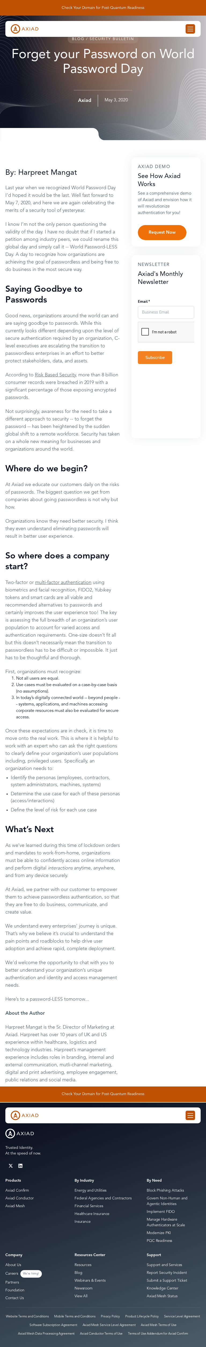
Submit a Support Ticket (167, 1280)
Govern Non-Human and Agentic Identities (167, 1201)
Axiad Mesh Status (162, 1296)
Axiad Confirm (17, 1190)
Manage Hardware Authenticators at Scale (166, 1222)
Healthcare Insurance (92, 1214)
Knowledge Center (162, 1288)
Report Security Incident (167, 1273)
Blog (78, 1273)
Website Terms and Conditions (27, 1316)
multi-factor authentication (63, 582)
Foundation (14, 1290)
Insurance (83, 1222)
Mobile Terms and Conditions (74, 1316)
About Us (13, 1265)
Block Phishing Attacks (165, 1190)
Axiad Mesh (15, 1206)
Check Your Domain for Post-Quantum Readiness (103, 8)
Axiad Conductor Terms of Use (101, 1333)
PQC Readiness (159, 1241)
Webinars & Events (90, 1280)
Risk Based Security (55, 375)
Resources (83, 1265)
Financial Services (89, 1206)
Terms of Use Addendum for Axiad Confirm (158, 1333)
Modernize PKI (159, 1233)
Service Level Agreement (182, 1316)
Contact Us (14, 1298)
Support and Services (164, 1265)
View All (81, 1296)
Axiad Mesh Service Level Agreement (109, 1325)
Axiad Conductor (19, 1198)
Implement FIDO (161, 1212)
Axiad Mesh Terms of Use (158, 1325)
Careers (11, 1273)
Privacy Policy (110, 1316)
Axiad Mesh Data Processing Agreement (46, 1333)
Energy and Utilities (90, 1190)
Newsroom (84, 1288)
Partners (12, 1282)
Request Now (162, 232)
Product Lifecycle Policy (142, 1316)
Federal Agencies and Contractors (103, 1198)
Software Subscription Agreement (53, 1325)
